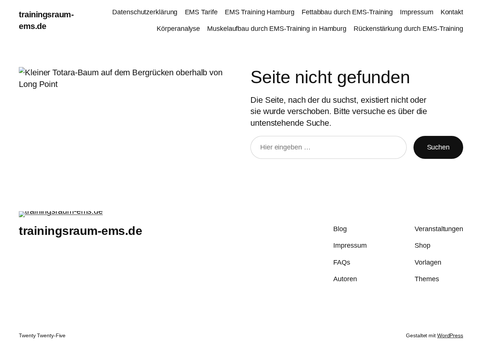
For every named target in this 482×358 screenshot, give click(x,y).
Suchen (438, 147)
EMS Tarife (201, 12)
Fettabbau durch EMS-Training (347, 12)
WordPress (450, 335)
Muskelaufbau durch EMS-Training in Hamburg (276, 28)
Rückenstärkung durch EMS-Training (408, 28)
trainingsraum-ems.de (80, 231)
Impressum (416, 12)
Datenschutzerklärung (144, 12)
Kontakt (452, 12)
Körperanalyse (178, 28)
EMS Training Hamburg (259, 12)
